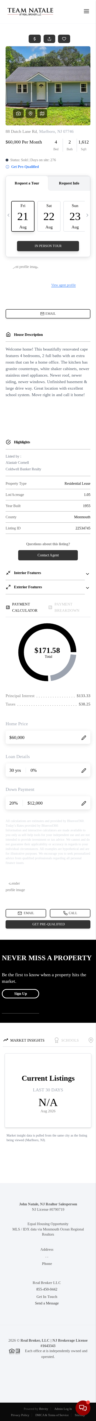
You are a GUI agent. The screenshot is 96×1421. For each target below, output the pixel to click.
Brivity (43, 1409)
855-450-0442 (46, 1289)
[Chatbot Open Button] (82, 1408)
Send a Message (47, 1303)
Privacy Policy (20, 1415)
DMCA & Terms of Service (52, 1415)
